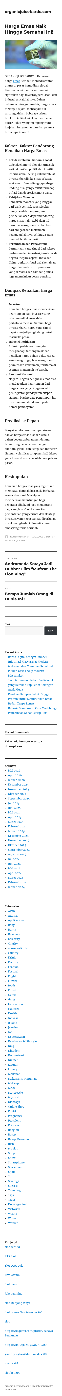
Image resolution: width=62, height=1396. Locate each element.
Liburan (13, 1064)
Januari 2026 (16, 780)
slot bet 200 (12, 1372)
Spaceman (15, 1167)
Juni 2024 (14, 863)
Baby (11, 925)
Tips (11, 1195)
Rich (11, 1143)
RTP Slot (10, 1256)
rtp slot (13, 1148)
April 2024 (15, 873)
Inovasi (13, 1018)
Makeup (13, 1083)
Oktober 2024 (17, 845)
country (13, 953)
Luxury (12, 1069)
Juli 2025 (14, 803)
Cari (7, 624)
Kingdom (14, 1050)
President (14, 1120)
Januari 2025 (16, 831)
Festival (13, 971)
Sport (11, 1171)
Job (10, 1032)
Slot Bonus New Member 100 (23, 1312)
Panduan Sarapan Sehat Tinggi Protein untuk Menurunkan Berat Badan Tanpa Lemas (30, 699)
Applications (16, 920)
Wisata (12, 1213)
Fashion (13, 966)
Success (13, 1185)
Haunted (14, 1008)
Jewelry (13, 1027)
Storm (12, 1176)
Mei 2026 (14, 770)
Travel (12, 1199)
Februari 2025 (17, 826)
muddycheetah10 (19, 536)
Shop (11, 1153)
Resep (12, 1134)
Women (13, 1223)
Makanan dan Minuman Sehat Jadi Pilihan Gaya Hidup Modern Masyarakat (31, 671)
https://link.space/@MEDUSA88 (26, 1344)
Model (12, 1088)
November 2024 (18, 840)
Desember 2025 (18, 784)
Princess (13, 1125)
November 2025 (18, 789)
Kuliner (13, 1060)
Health (12, 1013)
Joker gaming (13, 1293)
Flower (12, 980)
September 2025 (19, 798)
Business (14, 934)
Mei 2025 (14, 812)
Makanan (14, 1074)
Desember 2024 (18, 835)
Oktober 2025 (17, 793)
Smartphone (16, 1162)
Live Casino (12, 1275)
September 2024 (19, 849)
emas (16, 81)
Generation (15, 1004)
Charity (13, 943)
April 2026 (15, 775)
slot (7, 1321)
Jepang (12, 1022)
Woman (13, 1218)
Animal (13, 915)
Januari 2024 (16, 887)
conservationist (18, 948)
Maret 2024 (15, 877)
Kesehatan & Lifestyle (22, 1041)
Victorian (14, 1209)
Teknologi (14, 1190)
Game (12, 994)
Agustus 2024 (17, 854)
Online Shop (16, 1106)
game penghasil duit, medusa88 (26, 1354)
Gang (11, 999)
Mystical (13, 1097)
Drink (12, 957)
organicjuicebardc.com (28, 11)
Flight (12, 976)
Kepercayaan (16, 1036)
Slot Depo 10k (14, 1265)
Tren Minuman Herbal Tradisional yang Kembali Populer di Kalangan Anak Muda (30, 685)
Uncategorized (17, 1204)
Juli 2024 (14, 859)
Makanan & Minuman (22, 1078)
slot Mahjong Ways (17, 1303)
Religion (13, 1130)
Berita (49, 536)
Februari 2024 (17, 882)
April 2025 (15, 817)
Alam (11, 911)
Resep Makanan (18, 1139)
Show (11, 1157)
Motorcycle (15, 1092)
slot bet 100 (12, 1247)
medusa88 (11, 1363)
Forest (12, 990)
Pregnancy (15, 1116)
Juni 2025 (14, 807)
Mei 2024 (14, 868)
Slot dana (11, 1284)
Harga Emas (18, 540)
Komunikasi (16, 1055)
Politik (12, 1111)
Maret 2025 (15, 821)
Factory (13, 962)
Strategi (13, 1181)
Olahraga (14, 1102)
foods (11, 985)
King (11, 1046)
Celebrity (14, 939)
